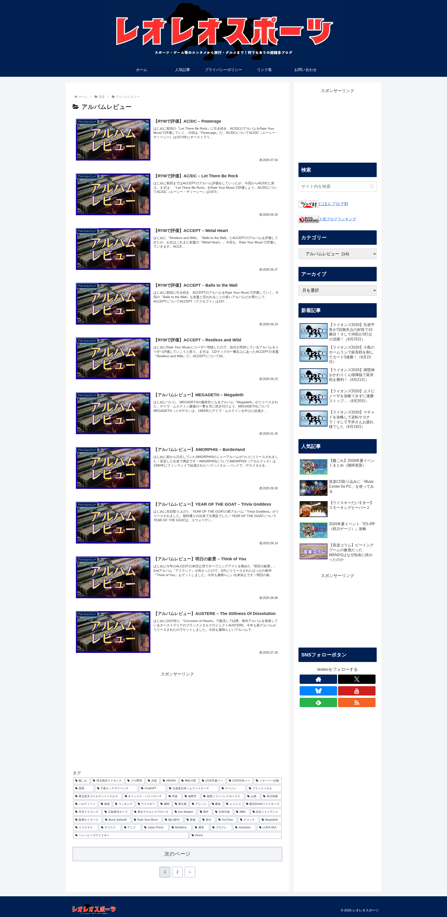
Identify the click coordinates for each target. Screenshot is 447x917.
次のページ (177, 854)
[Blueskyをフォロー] (318, 690)
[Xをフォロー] (357, 679)
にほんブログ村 (333, 204)
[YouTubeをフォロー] (357, 690)
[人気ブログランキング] (308, 219)
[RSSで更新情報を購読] (357, 702)
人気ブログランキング (337, 219)
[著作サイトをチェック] (318, 679)
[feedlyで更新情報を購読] (318, 702)
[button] (372, 186)
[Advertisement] (177, 718)
